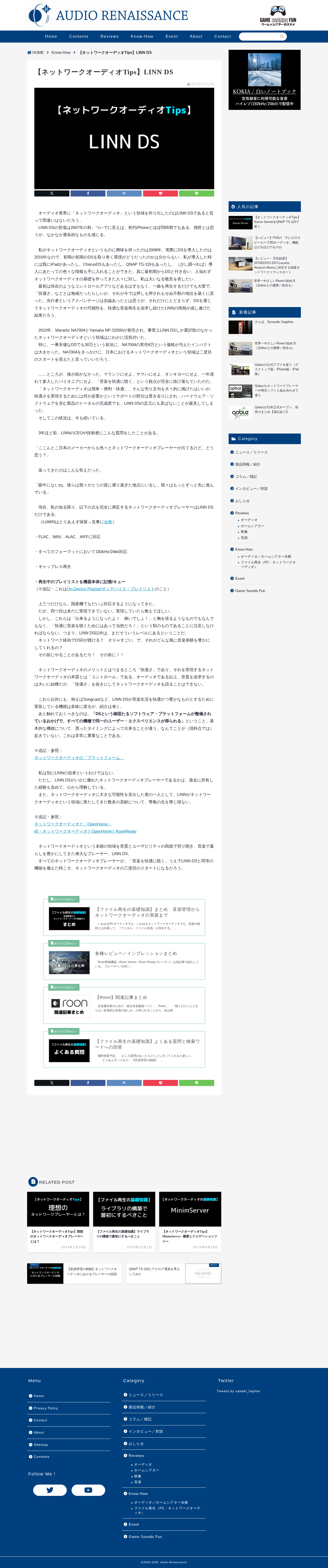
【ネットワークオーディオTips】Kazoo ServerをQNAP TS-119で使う (277, 221)
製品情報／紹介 (248, 464)
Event (172, 36)
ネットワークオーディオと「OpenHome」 (73, 824)
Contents (79, 36)
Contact (222, 36)
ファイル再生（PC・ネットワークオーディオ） (268, 564)
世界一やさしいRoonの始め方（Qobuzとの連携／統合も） (275, 283)
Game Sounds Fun (250, 591)
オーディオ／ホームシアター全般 (266, 556)
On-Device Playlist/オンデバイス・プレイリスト (111, 589)
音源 (244, 538)
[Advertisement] (124, 1133)
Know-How (142, 36)
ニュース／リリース (251, 452)
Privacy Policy (46, 1408)
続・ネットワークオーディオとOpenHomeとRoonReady (85, 831)
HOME (37, 52)
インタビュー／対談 (251, 488)
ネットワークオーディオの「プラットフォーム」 (79, 758)
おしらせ (242, 501)
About (196, 36)
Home (51, 36)
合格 (108, 522)
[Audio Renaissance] (108, 15)
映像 (244, 532)
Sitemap (41, 1445)
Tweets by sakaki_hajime (238, 1391)
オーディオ (249, 520)
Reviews (110, 36)
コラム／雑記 (246, 476)
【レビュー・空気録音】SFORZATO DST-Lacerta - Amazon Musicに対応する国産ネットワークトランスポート (277, 265)
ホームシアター (252, 526)
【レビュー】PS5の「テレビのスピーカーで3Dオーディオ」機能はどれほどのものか (277, 242)
